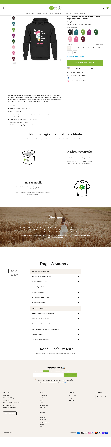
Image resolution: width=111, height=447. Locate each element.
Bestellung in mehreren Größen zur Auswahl (43, 313)
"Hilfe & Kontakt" (70, 353)
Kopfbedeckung (59, 13)
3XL (99, 47)
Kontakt (5, 410)
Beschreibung (12, 90)
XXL (94, 47)
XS (69, 47)
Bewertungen (43, 419)
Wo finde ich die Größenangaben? (41, 318)
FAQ (41, 427)
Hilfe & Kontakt (73, 395)
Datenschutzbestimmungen (66, 382)
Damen (45, 13)
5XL (75, 52)
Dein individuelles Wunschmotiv (40, 339)
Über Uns (71, 400)
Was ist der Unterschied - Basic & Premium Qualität (45, 329)
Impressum (6, 395)
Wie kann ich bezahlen (37, 292)
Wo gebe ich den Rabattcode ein (40, 297)
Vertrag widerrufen (10, 413)
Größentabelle (99, 44)
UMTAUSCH (36, 90)
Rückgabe (71, 398)
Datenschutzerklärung (8, 398)
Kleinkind (38, 13)
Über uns (42, 424)
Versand (85, 24)
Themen (76, 13)
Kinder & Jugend (30, 13)
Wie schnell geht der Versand (39, 287)
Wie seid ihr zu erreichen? (38, 302)
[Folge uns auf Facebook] (98, 397)
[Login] (104, 8)
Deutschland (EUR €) (95, 8)
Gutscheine (42, 417)
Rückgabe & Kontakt (45, 422)
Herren (51, 13)
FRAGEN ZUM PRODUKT (14, 275)
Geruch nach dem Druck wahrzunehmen (42, 324)
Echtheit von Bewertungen (9, 407)
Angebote (82, 13)
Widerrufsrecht (7, 400)
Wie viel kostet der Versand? (39, 281)
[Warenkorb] (107, 8)
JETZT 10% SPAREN (71, 375)
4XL (69, 52)
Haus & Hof (68, 13)
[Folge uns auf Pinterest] (106, 397)
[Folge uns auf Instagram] (102, 397)
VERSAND (24, 90)
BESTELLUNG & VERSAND (15, 271)
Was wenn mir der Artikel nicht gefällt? (42, 276)
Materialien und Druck (37, 334)
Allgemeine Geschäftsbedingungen (12, 402)
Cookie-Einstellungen (8, 405)
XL (88, 47)
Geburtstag (42, 412)
